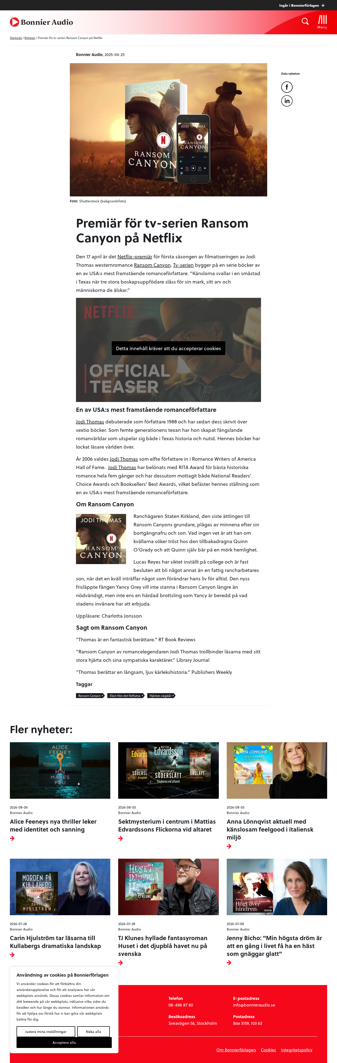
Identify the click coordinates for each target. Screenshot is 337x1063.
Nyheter (29, 38)
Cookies (268, 1050)
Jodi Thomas (90, 421)
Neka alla (93, 1031)
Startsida (16, 38)
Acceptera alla (64, 1042)
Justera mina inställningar (45, 1031)
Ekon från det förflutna (125, 695)
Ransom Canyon (152, 264)
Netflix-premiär (134, 256)
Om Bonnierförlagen (236, 1050)
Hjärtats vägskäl (160, 695)
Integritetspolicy (296, 1050)
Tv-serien (183, 264)
